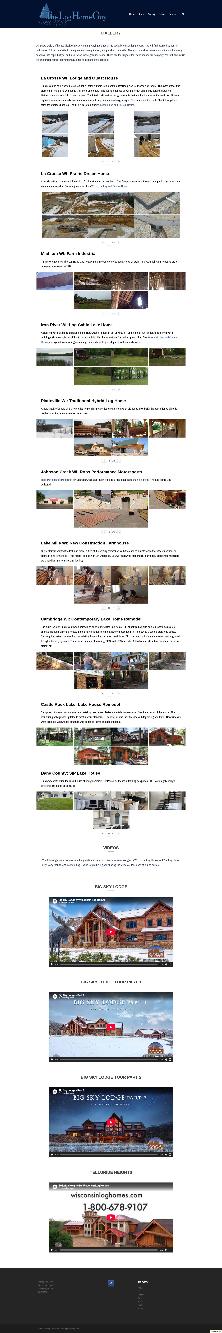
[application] (111, 932)
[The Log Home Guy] (72, 14)
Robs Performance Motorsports (57, 480)
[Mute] (166, 964)
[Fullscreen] (170, 964)
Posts (140, 1305)
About (141, 14)
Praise (162, 14)
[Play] (52, 964)
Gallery (151, 14)
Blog (140, 1291)
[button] (183, 14)
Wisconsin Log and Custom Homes (115, 105)
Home (132, 14)
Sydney (78, 1328)
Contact (173, 14)
